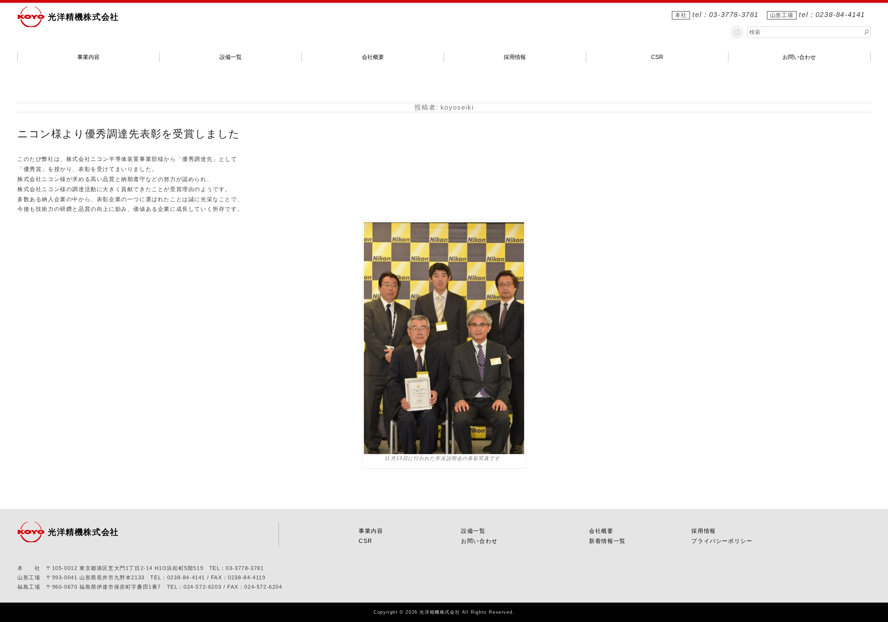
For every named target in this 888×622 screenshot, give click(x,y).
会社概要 (373, 57)
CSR (657, 57)
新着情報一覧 (607, 541)
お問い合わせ (799, 57)
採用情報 (515, 57)
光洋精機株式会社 (83, 17)
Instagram (737, 32)
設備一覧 (231, 57)
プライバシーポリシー (721, 541)
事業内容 (88, 57)
